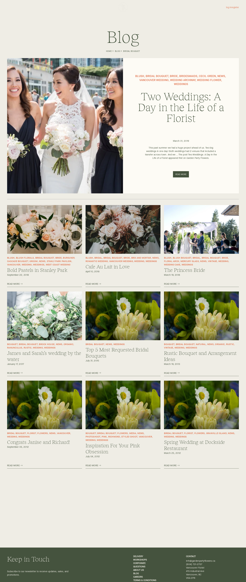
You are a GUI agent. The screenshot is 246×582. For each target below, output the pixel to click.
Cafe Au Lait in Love (108, 266)
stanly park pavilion (59, 261)
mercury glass (190, 261)
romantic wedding (97, 261)
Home (109, 51)
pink (104, 436)
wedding (27, 264)
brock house (47, 344)
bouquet (12, 344)
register (235, 7)
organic (68, 344)
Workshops (182, 8)
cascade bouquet (17, 261)
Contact (203, 8)
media (132, 433)
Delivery (138, 556)
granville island (216, 433)
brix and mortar (141, 257)
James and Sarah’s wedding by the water (44, 356)
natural (201, 344)
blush (139, 76)
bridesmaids (188, 76)
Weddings (32, 8)
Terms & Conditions (144, 580)
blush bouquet (182, 257)
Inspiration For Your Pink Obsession (113, 448)
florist (31, 433)
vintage (212, 261)
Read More (181, 174)
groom (33, 261)
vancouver (13, 264)
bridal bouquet (131, 51)
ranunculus (14, 347)
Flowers (12, 8)
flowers (42, 433)
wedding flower (209, 80)
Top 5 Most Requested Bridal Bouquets (117, 352)
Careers (138, 576)
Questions (139, 566)
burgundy (68, 257)
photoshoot (93, 436)
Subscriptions (56, 8)
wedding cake (172, 264)
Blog (117, 51)
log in (228, 7)
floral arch (171, 261)
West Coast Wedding (58, 264)
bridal (98, 257)
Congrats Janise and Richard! (38, 442)
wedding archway (182, 80)
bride (174, 76)
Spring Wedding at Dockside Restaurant (194, 445)
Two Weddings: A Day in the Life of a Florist (181, 106)
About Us (138, 569)
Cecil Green (207, 76)
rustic (28, 347)
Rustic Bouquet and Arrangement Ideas (200, 356)
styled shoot (129, 436)
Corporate (160, 8)
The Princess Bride (184, 270)
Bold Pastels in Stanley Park (37, 270)
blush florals (25, 257)
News (221, 76)
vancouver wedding (154, 80)
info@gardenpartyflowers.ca (200, 560)
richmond (114, 436)
